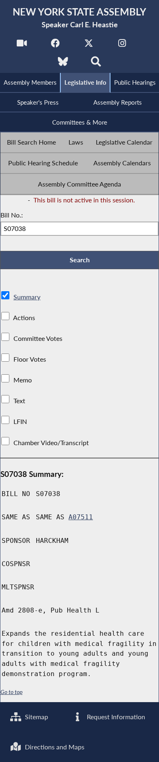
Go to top (11, 692)
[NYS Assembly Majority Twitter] (89, 45)
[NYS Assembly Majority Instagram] (122, 45)
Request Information (115, 716)
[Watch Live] (22, 45)
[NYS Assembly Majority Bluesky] (63, 64)
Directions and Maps (53, 747)
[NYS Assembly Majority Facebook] (55, 45)
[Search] (96, 64)
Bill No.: (11, 215)
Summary (26, 297)
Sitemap (35, 716)
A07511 (80, 517)
